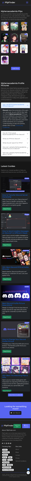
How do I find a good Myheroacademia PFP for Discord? (14, 133)
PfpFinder (9, 2)
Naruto (5, 455)
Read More (6, 209)
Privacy (17, 458)
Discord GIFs (6, 467)
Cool (4, 460)
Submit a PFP (17, 426)
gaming (4, 440)
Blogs (17, 452)
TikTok (4, 436)
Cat (4, 465)
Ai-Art (5, 457)
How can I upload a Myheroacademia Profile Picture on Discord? (14, 147)
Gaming (9, 465)
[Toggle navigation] (27, 2)
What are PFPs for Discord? (11, 138)
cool (21, 438)
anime (12, 438)
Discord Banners (8, 470)
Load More (15, 68)
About (17, 449)
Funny (10, 460)
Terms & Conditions (20, 461)
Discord (23, 435)
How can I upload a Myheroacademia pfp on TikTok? (14, 153)
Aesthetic (6, 452)
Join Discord (16, 413)
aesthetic (17, 438)
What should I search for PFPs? (13, 143)
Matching (6, 462)
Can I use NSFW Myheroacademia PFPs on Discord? (13, 105)
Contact (17, 455)
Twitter (8, 436)
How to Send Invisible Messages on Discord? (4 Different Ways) (15, 232)
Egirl (10, 457)
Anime (5, 450)
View (4, 26)
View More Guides (15, 395)
